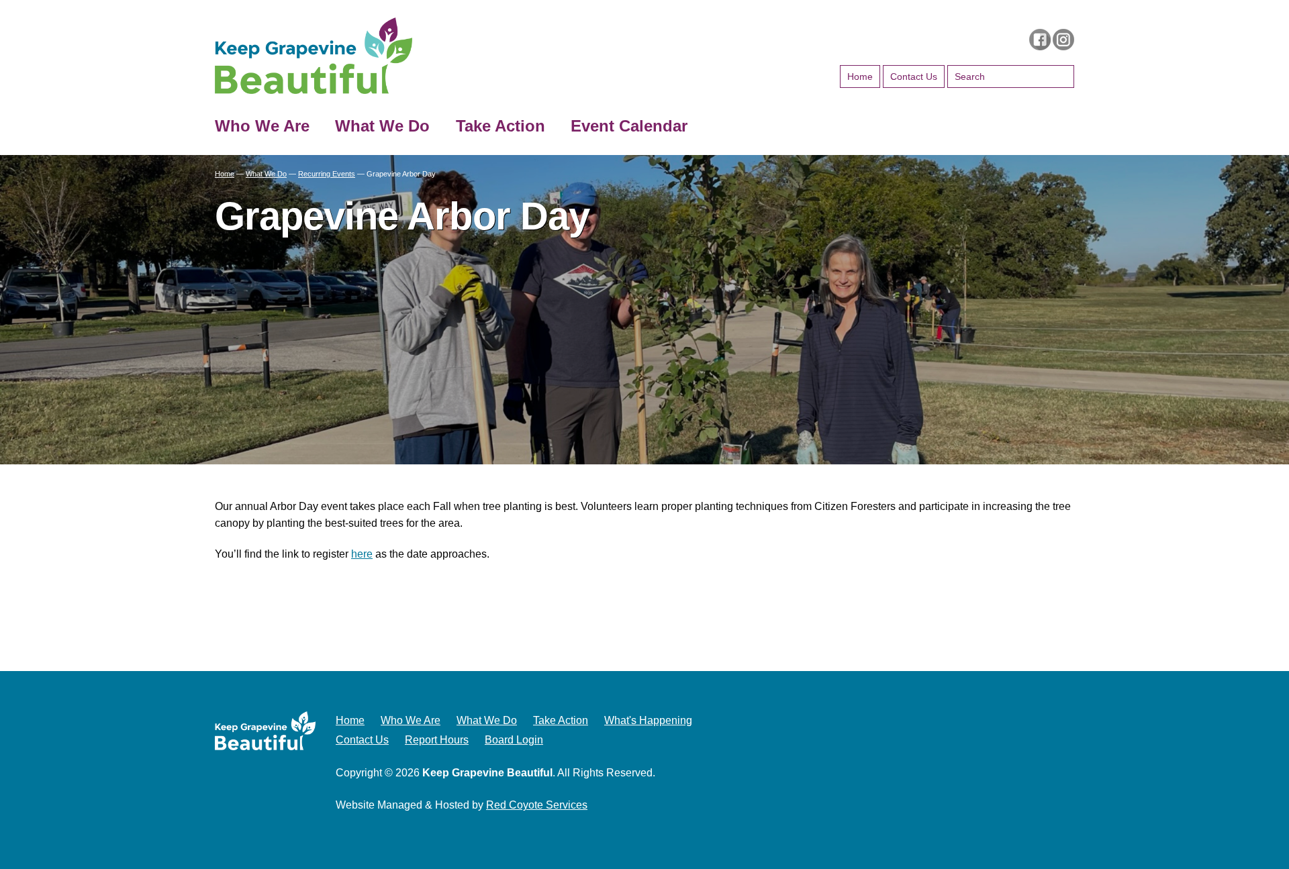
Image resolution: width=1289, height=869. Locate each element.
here (362, 554)
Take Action (500, 126)
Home (860, 76)
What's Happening (648, 720)
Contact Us (913, 76)
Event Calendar (629, 126)
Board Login (514, 740)
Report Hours (437, 740)
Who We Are (262, 126)
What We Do (382, 126)
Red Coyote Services (536, 805)
